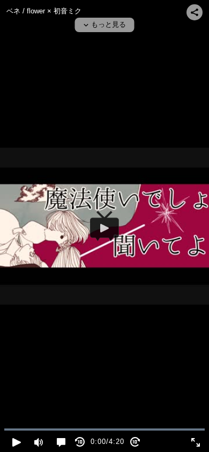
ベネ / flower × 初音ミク (43, 11)
